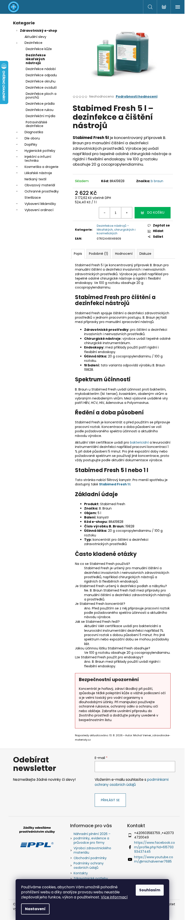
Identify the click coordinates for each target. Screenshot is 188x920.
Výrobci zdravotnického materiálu (92, 850)
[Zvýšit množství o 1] (126, 212)
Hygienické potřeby (40, 150)
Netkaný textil (35, 179)
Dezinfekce (33, 42)
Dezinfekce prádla (40, 103)
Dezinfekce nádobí (41, 69)
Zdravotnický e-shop (38, 30)
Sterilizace (33, 197)
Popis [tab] (78, 253)
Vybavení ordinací (39, 210)
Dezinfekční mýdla (40, 116)
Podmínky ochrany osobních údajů (89, 865)
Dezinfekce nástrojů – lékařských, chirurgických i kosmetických (116, 230)
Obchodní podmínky (90, 858)
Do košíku (155, 212)
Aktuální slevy (35, 36)
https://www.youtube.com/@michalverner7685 (153, 859)
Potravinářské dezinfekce (36, 124)
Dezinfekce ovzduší (41, 87)
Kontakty (81, 873)
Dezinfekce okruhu (40, 81)
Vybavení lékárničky (40, 203)
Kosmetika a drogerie (41, 166)
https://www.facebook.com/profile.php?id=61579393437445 (154, 847)
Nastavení (35, 909)
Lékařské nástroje (38, 173)
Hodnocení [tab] (124, 253)
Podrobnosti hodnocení (137, 96)
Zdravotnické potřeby (91, 878)
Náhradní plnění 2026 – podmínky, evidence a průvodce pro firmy (92, 838)
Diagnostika (34, 132)
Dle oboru (32, 138)
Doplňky (31, 144)
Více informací (114, 897)
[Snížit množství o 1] (104, 212)
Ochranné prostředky (42, 191)
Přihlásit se (110, 800)
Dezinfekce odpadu (41, 75)
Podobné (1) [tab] (98, 253)
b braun (157, 181)
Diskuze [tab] (145, 253)
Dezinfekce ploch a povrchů (41, 95)
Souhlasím (149, 890)
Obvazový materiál (40, 185)
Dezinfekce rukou (39, 110)
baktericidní (139, 442)
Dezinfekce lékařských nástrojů (36, 59)
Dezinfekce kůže (39, 49)
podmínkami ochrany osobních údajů (132, 782)
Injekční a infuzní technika (38, 158)
